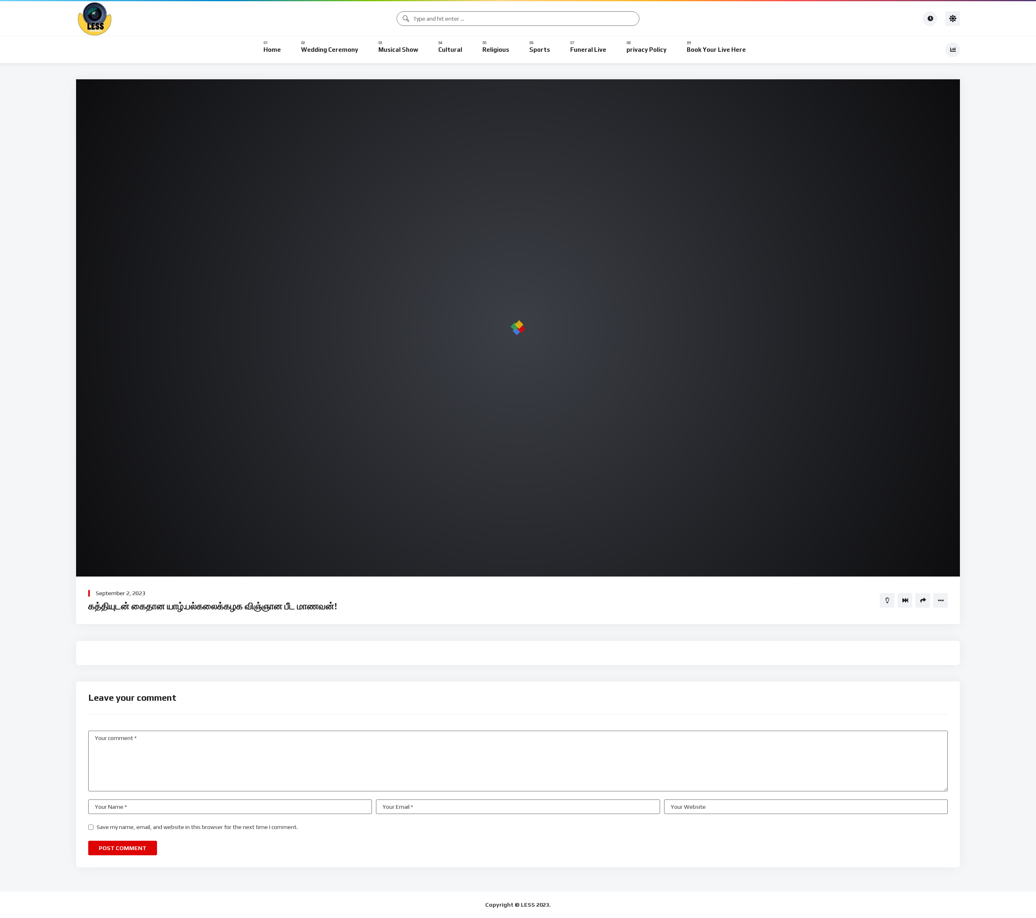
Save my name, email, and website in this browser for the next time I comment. (197, 827)
